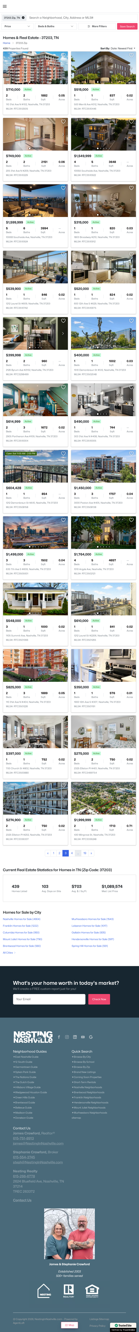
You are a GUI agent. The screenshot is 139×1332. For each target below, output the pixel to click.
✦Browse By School (83, 1061)
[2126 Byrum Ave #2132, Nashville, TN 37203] (35, 333)
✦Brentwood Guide (24, 1102)
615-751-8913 (23, 1138)
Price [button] (8, 26)
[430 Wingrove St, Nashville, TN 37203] (103, 798)
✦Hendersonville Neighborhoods (90, 1102)
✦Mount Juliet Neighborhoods (89, 1107)
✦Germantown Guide (25, 1066)
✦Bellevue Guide (22, 1107)
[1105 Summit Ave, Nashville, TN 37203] (35, 599)
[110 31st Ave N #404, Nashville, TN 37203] (35, 665)
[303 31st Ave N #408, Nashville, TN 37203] (103, 399)
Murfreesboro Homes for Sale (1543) (93, 919)
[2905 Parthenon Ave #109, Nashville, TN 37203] (35, 399)
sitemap (76, 1117)
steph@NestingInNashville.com (38, 1162)
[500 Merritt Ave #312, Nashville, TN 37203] (103, 67)
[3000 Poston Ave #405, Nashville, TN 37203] (103, 466)
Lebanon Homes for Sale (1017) (89, 925)
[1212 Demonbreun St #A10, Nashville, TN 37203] (35, 466)
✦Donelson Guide (23, 1117)
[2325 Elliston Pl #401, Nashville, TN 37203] (103, 731)
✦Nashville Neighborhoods (87, 1087)
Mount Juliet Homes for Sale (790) (22, 939)
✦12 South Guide (22, 1061)
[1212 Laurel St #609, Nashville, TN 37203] (35, 267)
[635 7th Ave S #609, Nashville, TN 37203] (35, 532)
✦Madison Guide (22, 1112)
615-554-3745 (24, 1157)
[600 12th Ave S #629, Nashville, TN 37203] (103, 267)
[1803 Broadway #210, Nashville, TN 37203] (103, 200)
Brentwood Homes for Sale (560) (22, 945)
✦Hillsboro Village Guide (27, 1087)
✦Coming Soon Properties (87, 1077)
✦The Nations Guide (24, 1077)
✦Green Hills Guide (24, 1097)
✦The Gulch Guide (23, 1082)
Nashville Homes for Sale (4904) (21, 919)
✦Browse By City (81, 1056)
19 (84, 853)
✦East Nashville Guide (25, 1056)
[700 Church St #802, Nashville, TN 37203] (35, 731)
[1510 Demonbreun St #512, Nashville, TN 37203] (103, 333)
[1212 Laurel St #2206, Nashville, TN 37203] (103, 599)
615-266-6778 (24, 1176)
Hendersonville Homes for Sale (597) (93, 939)
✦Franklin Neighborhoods (86, 1097)
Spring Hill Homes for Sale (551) (90, 945)
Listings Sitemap (99, 1319)
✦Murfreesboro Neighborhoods (89, 1112)
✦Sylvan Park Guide (24, 1072)
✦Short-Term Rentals (84, 1082)
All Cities (8, 952)
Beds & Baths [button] (46, 26)
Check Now (99, 999)
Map (71, 1325)
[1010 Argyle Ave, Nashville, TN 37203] (103, 532)
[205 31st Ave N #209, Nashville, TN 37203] (35, 134)
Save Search (127, 26)
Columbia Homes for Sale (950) (21, 932)
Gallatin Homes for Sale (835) (89, 932)
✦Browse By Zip (81, 1066)
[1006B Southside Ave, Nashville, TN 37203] (35, 200)
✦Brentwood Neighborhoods (88, 1092)
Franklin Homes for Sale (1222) (20, 925)
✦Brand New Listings (84, 1072)
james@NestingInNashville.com (38, 1143)
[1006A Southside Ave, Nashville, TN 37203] (103, 134)
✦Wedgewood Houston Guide (30, 1092)
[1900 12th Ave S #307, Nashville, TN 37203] (103, 665)
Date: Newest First (122, 48)
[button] (4, 6)
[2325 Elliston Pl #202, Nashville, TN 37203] (35, 798)
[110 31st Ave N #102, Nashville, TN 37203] (35, 67)
